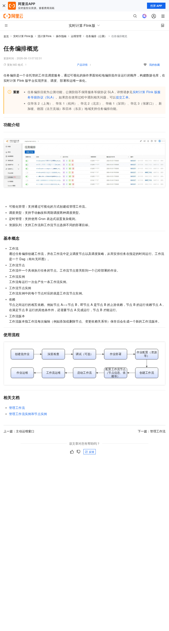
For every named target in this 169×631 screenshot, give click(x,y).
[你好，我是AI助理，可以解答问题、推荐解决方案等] (144, 16)
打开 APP (156, 6)
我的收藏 (154, 64)
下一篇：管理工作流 (151, 431)
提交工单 (122, 97)
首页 (6, 36)
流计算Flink (45, 36)
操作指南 (61, 36)
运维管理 (76, 36)
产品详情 (82, 64)
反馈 (91, 451)
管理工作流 (17, 407)
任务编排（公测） (96, 36)
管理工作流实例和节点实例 (28, 414)
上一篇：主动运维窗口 (19, 431)
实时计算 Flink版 (23, 36)
